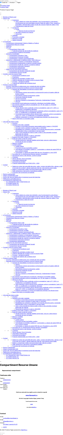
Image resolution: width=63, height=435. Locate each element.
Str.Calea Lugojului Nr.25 (10, 424)
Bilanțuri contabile (17, 143)
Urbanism (15, 157)
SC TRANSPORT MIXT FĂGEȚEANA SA (18, 182)
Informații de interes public (11, 121)
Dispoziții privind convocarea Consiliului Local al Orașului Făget (24, 88)
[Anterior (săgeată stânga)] (0, 434)
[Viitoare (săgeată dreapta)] (2, 434)
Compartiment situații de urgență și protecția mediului (24, 64)
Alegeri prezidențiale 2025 (10, 175)
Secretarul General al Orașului (24, 32)
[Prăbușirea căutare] (0, 4)
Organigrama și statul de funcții (24, 26)
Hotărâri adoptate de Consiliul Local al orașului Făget (27, 80)
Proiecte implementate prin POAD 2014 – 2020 (25, 163)
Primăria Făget (4, 7)
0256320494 (7, 380)
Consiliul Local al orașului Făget (12, 74)
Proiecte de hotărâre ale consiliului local (24, 83)
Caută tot (5, 2)
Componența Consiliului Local (21, 75)
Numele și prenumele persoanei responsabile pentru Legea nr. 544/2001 (36, 126)
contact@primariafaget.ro (10, 418)
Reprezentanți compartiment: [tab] (11, 370)
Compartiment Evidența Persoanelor (19, 52)
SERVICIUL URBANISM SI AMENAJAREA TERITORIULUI (23, 60)
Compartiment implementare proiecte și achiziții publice (25, 63)
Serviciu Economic (20, 98)
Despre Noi (6, 18)
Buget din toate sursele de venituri (22, 138)
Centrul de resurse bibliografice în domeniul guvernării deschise (21, 177)
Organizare (15, 20)
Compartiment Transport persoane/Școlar (21, 58)
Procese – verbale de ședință (20, 81)
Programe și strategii (18, 37)
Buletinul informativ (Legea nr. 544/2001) (24, 137)
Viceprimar (18, 34)
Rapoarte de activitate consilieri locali (23, 78)
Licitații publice (19, 146)
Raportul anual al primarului (26, 31)
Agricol (17, 91)
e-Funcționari (7, 41)
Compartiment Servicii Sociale (18, 72)
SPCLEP (8, 48)
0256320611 (6, 383)
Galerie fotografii (17, 40)
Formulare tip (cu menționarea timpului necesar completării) (29, 154)
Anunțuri (12, 2)
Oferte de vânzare (17, 106)
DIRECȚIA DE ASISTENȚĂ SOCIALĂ (16, 69)
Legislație (15, 35)
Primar (17, 29)
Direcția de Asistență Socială (23, 97)
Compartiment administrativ (17, 68)
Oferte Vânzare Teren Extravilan (21, 158)
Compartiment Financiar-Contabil (18, 57)
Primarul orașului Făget (10, 84)
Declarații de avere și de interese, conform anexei (26, 155)
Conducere (15, 27)
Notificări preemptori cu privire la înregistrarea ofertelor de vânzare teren (36, 117)
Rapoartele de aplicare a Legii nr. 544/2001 (27, 135)
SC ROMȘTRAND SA (12, 183)
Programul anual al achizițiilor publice (26, 148)
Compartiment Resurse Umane (15, 44)
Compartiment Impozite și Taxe (18, 55)
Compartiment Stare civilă (16, 49)
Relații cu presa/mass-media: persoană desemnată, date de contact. (32, 169)
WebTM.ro (34, 407)
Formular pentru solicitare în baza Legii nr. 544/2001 (30, 128)
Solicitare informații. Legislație (20, 125)
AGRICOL (9, 46)
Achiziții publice (16, 145)
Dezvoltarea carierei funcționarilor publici (27, 95)
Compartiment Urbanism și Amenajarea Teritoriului (24, 61)
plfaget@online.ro (8, 421)
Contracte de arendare (19, 162)
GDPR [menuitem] (5, 427)
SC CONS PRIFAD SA (12, 185)
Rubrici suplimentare (9, 174)
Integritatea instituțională (19, 160)
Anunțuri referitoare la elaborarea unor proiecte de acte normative (25, 86)
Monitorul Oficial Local (9, 17)
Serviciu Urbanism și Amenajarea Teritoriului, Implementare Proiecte (35, 100)
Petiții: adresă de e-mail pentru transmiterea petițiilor (27, 171)
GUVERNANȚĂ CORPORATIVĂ (12, 180)
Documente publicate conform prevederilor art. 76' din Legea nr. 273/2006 (34, 105)
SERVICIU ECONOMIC (12, 54)
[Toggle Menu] (0, 14)
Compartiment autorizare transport (19, 66)
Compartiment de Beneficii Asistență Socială (22, 71)
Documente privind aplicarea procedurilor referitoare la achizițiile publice (33, 103)
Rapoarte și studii (17, 38)
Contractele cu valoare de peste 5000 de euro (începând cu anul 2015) (36, 152)
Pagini (18, 2)
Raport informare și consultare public (23, 118)
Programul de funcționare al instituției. (23, 172)
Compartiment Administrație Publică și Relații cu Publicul (22, 43)
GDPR (31, 404)
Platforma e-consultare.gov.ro (12, 178)
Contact (5, 165)
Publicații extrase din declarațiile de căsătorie (25, 51)
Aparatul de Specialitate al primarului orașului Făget (27, 89)
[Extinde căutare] (0, 361)
